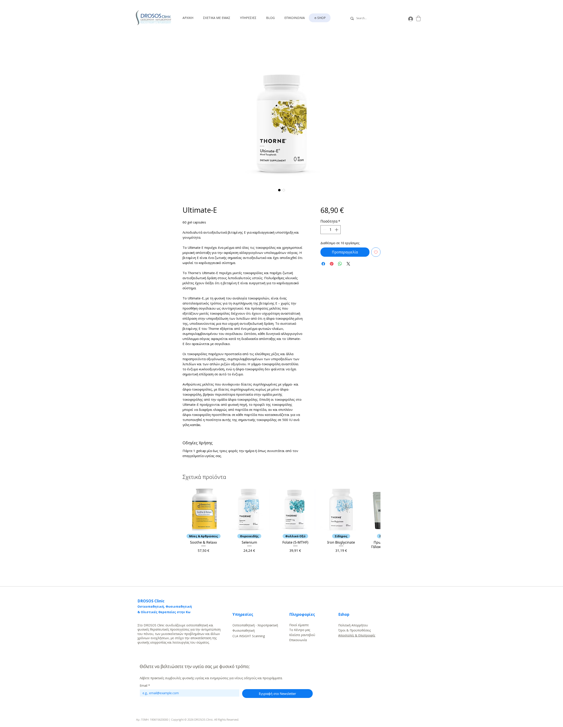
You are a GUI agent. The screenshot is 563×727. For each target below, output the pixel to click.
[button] (218, 17)
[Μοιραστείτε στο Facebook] (323, 263)
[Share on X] (348, 263)
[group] (281, 525)
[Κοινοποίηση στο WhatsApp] (340, 263)
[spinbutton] (330, 229)
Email (145, 685)
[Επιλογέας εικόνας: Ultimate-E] (279, 190)
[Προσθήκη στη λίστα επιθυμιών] (375, 252)
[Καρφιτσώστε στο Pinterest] (331, 263)
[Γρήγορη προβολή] (203, 509)
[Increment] (337, 229)
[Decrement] (324, 229)
